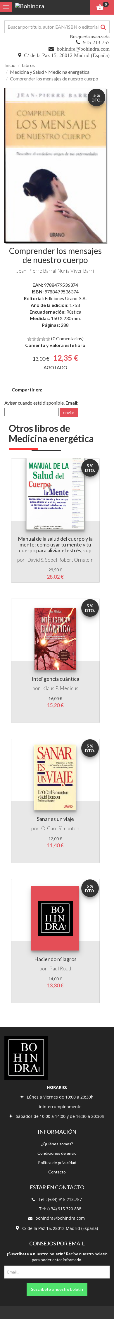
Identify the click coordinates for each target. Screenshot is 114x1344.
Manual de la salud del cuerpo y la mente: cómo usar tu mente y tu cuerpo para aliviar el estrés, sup (55, 544)
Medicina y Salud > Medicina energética (49, 72)
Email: (71, 402)
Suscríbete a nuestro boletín (57, 1289)
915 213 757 (96, 42)
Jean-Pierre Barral (36, 271)
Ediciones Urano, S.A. (66, 298)
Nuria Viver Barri (75, 271)
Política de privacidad (57, 1162)
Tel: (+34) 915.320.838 (60, 1208)
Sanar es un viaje (55, 819)
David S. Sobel (42, 560)
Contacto (57, 1171)
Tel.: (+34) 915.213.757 (60, 1199)
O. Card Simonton (60, 828)
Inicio (9, 65)
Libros (28, 65)
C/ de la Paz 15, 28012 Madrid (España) (67, 55)
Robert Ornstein (76, 560)
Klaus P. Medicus (60, 688)
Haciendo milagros (55, 959)
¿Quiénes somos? (57, 1143)
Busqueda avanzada (90, 36)
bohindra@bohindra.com (83, 48)
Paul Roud (60, 968)
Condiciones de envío (57, 1153)
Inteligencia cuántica (55, 679)
